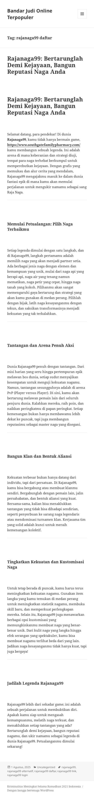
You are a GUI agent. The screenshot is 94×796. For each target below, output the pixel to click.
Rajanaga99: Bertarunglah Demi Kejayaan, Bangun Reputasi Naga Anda (45, 65)
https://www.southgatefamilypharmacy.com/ (43, 144)
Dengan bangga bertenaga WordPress (30, 790)
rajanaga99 (69, 767)
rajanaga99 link (66, 771)
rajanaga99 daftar (45, 771)
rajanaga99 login (17, 775)
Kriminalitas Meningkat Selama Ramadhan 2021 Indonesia (44, 786)
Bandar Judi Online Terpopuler (29, 13)
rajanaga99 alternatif (20, 771)
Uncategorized (46, 767)
